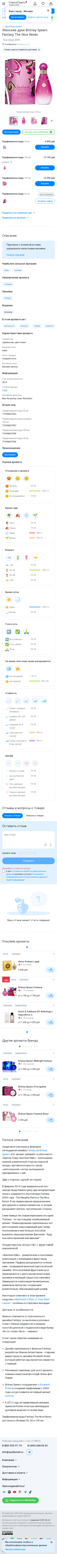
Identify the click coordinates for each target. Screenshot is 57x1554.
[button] (5, 120)
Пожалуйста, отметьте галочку (16, 868)
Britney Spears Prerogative (32, 1086)
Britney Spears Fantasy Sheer (33, 1113)
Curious (9, 1395)
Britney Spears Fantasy (30, 987)
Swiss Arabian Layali (28, 961)
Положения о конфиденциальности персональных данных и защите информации (26, 877)
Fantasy (31, 1150)
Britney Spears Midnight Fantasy (35, 1061)
